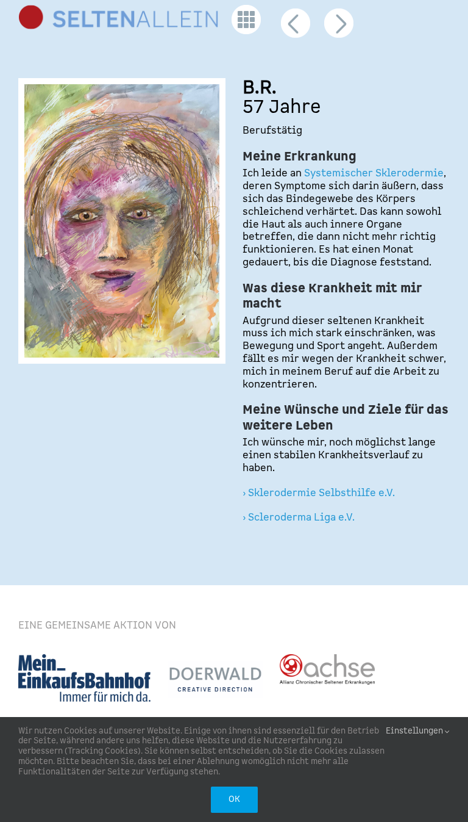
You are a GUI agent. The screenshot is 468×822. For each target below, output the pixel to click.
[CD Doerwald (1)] (215, 666)
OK (234, 799)
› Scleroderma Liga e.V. (299, 517)
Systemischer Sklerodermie (374, 173)
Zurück (296, 28)
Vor (338, 28)
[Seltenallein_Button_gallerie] (246, 9)
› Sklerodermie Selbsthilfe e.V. (319, 493)
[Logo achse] (327, 659)
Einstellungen (415, 731)
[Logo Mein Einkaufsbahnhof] (84, 659)
